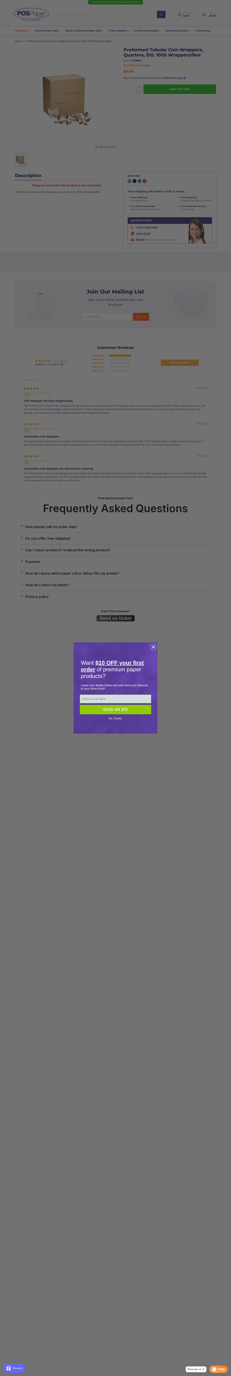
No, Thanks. (115, 718)
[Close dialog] (153, 647)
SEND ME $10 (115, 709)
